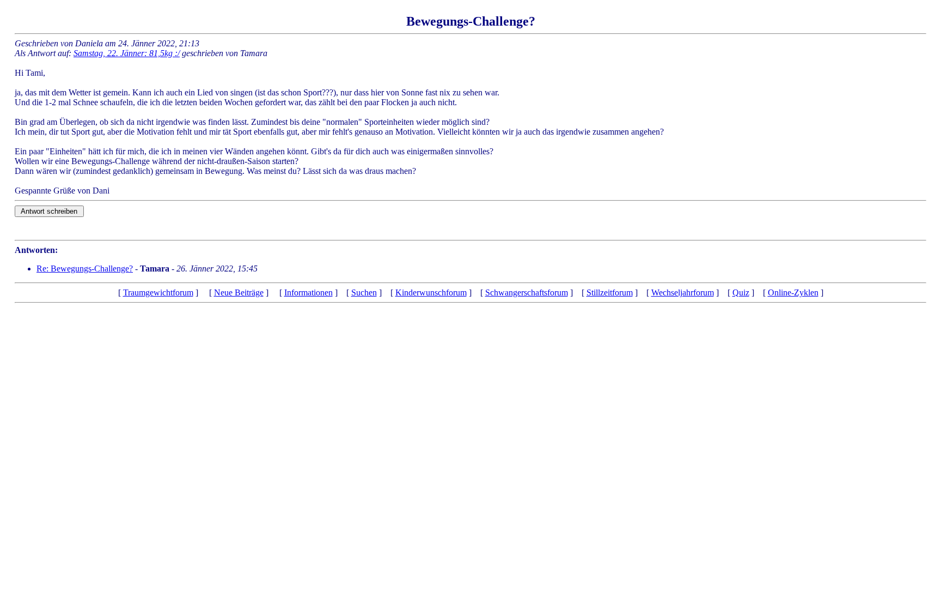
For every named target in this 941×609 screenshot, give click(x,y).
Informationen (308, 292)
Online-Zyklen (793, 292)
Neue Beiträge (239, 292)
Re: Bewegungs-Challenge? (84, 268)
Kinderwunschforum (431, 292)
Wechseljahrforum (682, 292)
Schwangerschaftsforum (526, 292)
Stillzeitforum (609, 292)
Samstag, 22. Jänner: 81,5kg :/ (127, 53)
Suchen (364, 292)
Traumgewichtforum (158, 292)
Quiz (740, 292)
